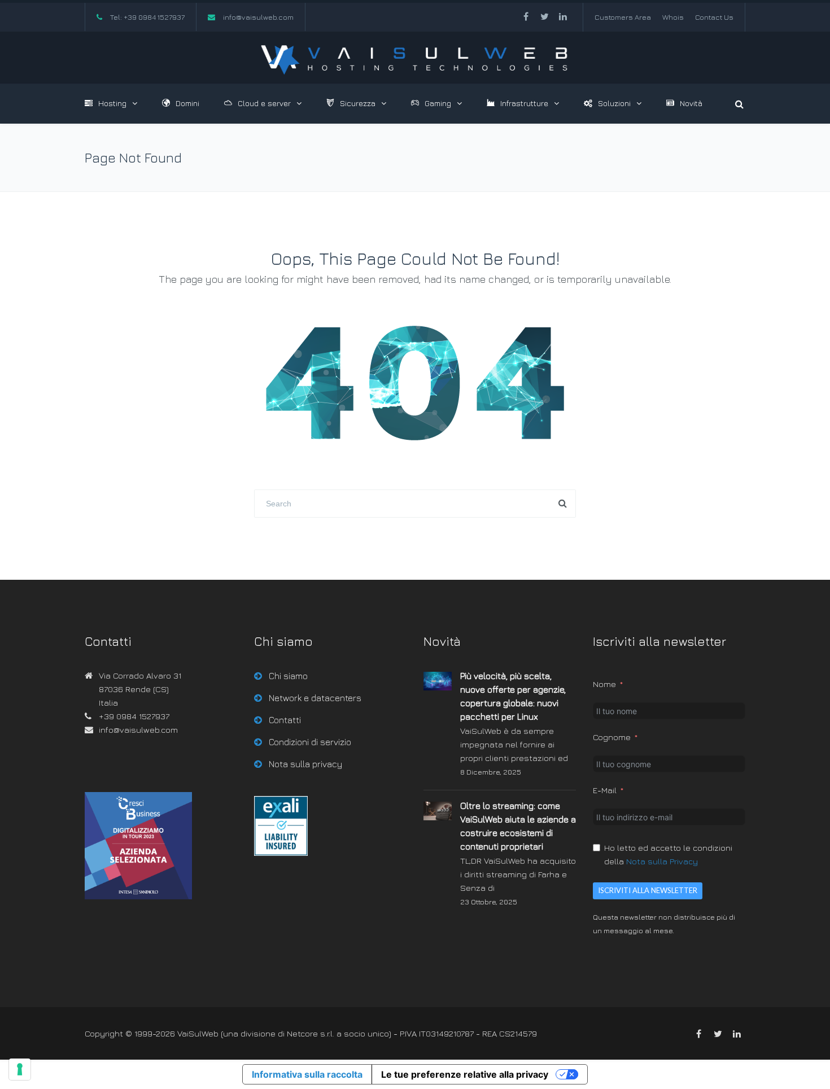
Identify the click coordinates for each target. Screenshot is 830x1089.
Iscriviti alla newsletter (647, 890)
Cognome (612, 737)
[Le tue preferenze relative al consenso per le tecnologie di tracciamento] (19, 1069)
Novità (691, 103)
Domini (187, 103)
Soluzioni (614, 103)
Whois (673, 16)
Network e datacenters (315, 698)
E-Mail (605, 790)
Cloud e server (264, 103)
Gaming (438, 103)
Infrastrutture (524, 103)
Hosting (112, 103)
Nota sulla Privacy (662, 861)
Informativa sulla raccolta (307, 1074)
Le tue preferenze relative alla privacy (464, 1074)
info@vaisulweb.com (258, 16)
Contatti (285, 720)
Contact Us (714, 16)
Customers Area (623, 16)
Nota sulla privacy (305, 764)
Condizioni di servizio (310, 742)
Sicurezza (357, 103)
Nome (604, 684)
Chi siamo (288, 676)
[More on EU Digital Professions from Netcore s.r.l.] (281, 853)
